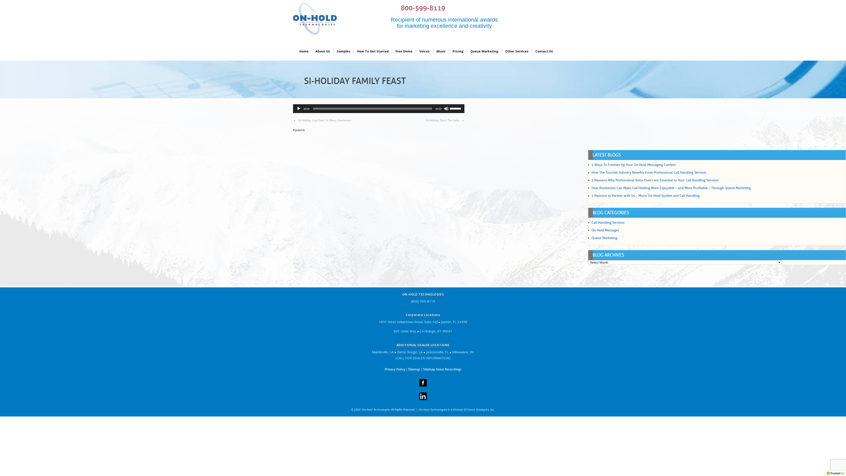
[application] (378, 109)
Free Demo (403, 51)
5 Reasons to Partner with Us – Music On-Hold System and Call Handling (645, 196)
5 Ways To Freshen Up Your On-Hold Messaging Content (634, 165)
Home (304, 51)
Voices (424, 51)
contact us (544, 51)
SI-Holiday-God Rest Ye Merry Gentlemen (324, 120)
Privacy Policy (395, 369)
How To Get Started (373, 51)
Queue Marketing (484, 51)
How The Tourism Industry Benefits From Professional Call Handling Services (649, 173)
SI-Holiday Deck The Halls (442, 120)
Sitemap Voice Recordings (442, 369)
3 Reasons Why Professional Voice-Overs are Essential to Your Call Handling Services (655, 180)
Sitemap (414, 369)
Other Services (517, 51)
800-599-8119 (423, 8)
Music (441, 51)
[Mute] (446, 108)
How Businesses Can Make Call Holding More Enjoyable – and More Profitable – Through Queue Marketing (671, 188)
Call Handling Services (608, 223)
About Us (322, 51)
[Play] (299, 108)
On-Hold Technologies (376, 409)
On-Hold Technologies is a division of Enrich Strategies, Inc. (457, 409)
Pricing (458, 51)
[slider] (456, 108)
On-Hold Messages (605, 230)
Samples (343, 51)
